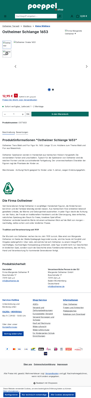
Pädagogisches (69, 311)
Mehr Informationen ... (11, 391)
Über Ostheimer (70, 304)
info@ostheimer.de (10, 281)
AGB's (35, 304)
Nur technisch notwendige (34, 394)
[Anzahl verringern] (4, 114)
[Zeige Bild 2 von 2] (53, 90)
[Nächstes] (87, 66)
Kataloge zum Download (74, 314)
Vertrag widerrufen (13, 334)
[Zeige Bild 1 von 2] (49, 90)
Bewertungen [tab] (22, 132)
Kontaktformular (9, 327)
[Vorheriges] (15, 66)
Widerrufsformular (41, 330)
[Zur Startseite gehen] (45, 7)
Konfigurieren (11, 394)
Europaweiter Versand (43, 314)
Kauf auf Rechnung (41, 323)
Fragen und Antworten (73, 307)
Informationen (70, 300)
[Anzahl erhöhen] (22, 114)
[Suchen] (59, 16)
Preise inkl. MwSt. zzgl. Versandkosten (19, 100)
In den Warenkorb (60, 114)
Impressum (62, 364)
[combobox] (36, 16)
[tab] (8, 132)
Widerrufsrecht (39, 326)
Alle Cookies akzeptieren (62, 394)
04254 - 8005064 (12, 312)
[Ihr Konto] (72, 16)
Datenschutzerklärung (44, 364)
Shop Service (40, 300)
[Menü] (5, 16)
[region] (45, 66)
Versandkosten (52, 373)
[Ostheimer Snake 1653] (51, 66)
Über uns (28, 364)
